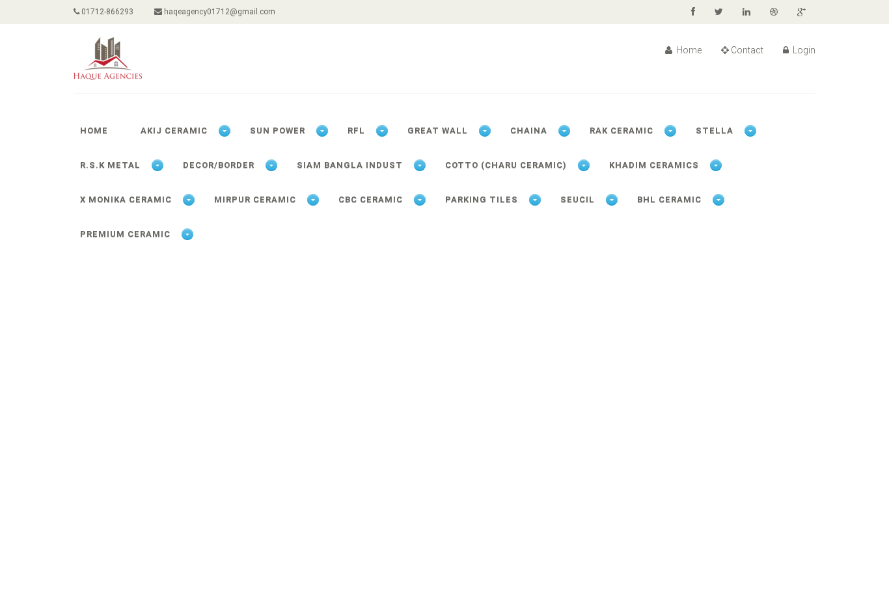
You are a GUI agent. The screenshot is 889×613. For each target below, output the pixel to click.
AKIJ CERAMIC (174, 130)
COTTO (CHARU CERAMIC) (506, 165)
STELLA (714, 130)
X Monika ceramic (126, 199)
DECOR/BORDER (218, 165)
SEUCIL (577, 199)
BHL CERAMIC (669, 199)
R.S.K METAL (110, 165)
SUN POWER (277, 130)
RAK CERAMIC (621, 130)
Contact (747, 50)
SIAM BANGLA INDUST (350, 165)
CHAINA (528, 130)
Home (688, 50)
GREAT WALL (437, 130)
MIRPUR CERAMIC (255, 199)
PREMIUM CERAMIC (125, 234)
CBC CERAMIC (370, 199)
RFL (356, 130)
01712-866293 (106, 11)
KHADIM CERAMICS (654, 165)
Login (803, 50)
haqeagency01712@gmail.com (218, 11)
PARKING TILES (481, 199)
